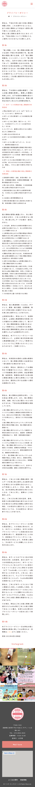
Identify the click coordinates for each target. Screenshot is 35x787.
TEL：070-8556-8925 (17, 733)
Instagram (18, 643)
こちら (9, 632)
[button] (17, 744)
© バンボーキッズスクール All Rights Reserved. (18, 784)
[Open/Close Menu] (31, 4)
